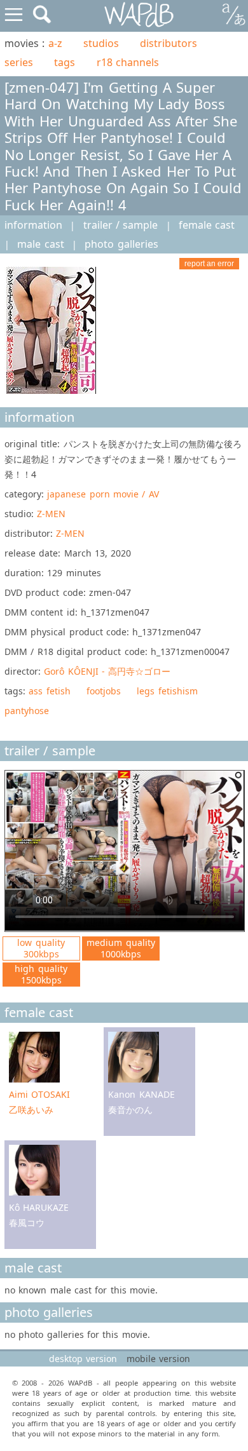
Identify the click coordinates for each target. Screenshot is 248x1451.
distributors (168, 43)
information (33, 225)
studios (101, 43)
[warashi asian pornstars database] (139, 15)
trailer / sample (120, 225)
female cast (207, 225)
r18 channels (128, 62)
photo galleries (121, 244)
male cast (40, 244)
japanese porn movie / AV (102, 494)
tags (64, 62)
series (18, 62)
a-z (55, 43)
